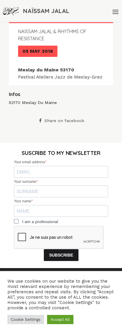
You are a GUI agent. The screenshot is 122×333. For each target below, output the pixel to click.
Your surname (25, 182)
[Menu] (115, 11)
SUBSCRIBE (61, 255)
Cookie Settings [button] (26, 319)
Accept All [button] (60, 319)
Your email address (29, 162)
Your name (22, 201)
